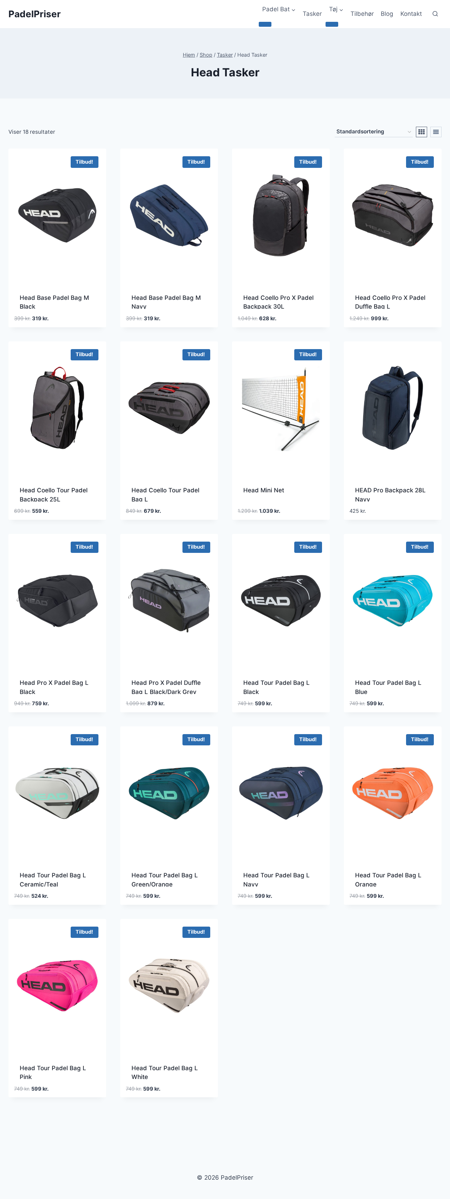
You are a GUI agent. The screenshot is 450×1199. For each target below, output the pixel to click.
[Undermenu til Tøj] (332, 24)
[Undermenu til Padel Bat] (265, 24)
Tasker (312, 13)
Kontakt (411, 13)
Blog (387, 13)
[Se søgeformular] (435, 14)
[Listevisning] (436, 132)
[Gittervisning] (421, 132)
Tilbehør (362, 13)
